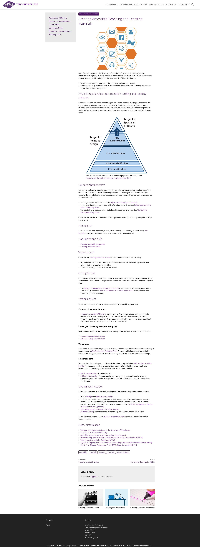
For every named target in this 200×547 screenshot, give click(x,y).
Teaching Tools (55, 34)
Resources (171, 4)
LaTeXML (132, 404)
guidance (140, 404)
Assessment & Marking (58, 18)
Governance (111, 4)
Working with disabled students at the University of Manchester (105, 430)
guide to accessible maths (114, 417)
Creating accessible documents (93, 244)
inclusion (102, 452)
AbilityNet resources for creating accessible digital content (103, 435)
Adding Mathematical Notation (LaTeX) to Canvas (100, 409)
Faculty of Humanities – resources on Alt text (101, 288)
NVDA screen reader (88, 373)
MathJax (89, 397)
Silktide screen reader (89, 376)
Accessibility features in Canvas (93, 336)
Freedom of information (99, 546)
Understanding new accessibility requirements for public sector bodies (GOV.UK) (112, 437)
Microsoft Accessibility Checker (93, 314)
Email (48, 525)
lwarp (93, 407)
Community (184, 4)
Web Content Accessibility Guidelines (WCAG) (98, 440)
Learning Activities (56, 28)
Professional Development (133, 4)
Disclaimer (50, 546)
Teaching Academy (122, 452)
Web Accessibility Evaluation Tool (104, 351)
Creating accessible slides (90, 246)
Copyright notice (69, 546)
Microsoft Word (87, 412)
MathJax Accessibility (104, 397)
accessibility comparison (90, 207)
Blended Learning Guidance (59, 21)
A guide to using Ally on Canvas (93, 339)
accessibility (83, 452)
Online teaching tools (142, 205)
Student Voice (156, 4)
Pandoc (150, 404)
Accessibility (83, 546)
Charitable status (117, 546)
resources (110, 452)
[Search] (193, 4)
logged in (94, 476)
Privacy (58, 546)
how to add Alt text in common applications (116, 291)
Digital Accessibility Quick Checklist (123, 202)
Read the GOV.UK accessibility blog (94, 432)
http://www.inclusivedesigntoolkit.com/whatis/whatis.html (108, 178)
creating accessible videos (100, 257)
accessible (93, 452)
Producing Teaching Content (88, 14)
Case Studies (54, 24)
